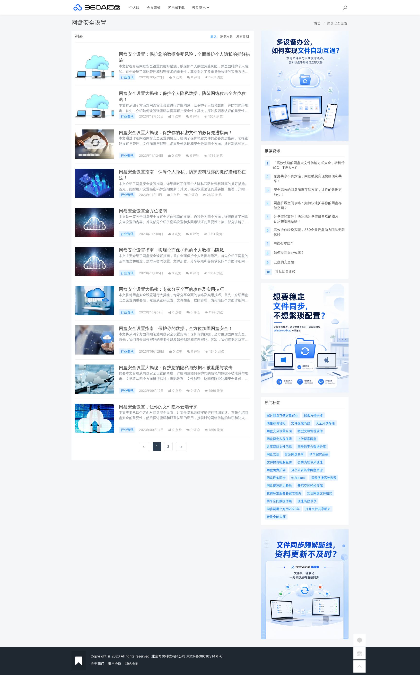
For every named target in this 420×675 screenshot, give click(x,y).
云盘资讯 (199, 7)
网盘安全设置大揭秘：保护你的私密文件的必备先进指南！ (176, 132)
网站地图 (131, 663)
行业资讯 (127, 77)
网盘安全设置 (337, 23)
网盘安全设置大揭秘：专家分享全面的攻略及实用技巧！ (173, 289)
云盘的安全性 (284, 262)
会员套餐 (153, 7)
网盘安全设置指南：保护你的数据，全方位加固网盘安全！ (176, 328)
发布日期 (242, 36)
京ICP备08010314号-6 (204, 656)
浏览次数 (226, 36)
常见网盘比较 (285, 271)
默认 (213, 36)
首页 (317, 23)
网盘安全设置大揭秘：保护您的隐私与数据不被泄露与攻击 (176, 367)
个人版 (134, 7)
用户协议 (114, 663)
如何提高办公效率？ (289, 252)
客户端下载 (176, 7)
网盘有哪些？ (283, 243)
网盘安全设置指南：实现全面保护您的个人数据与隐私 (171, 250)
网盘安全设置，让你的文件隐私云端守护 (158, 406)
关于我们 (97, 663)
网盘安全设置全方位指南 (143, 210)
